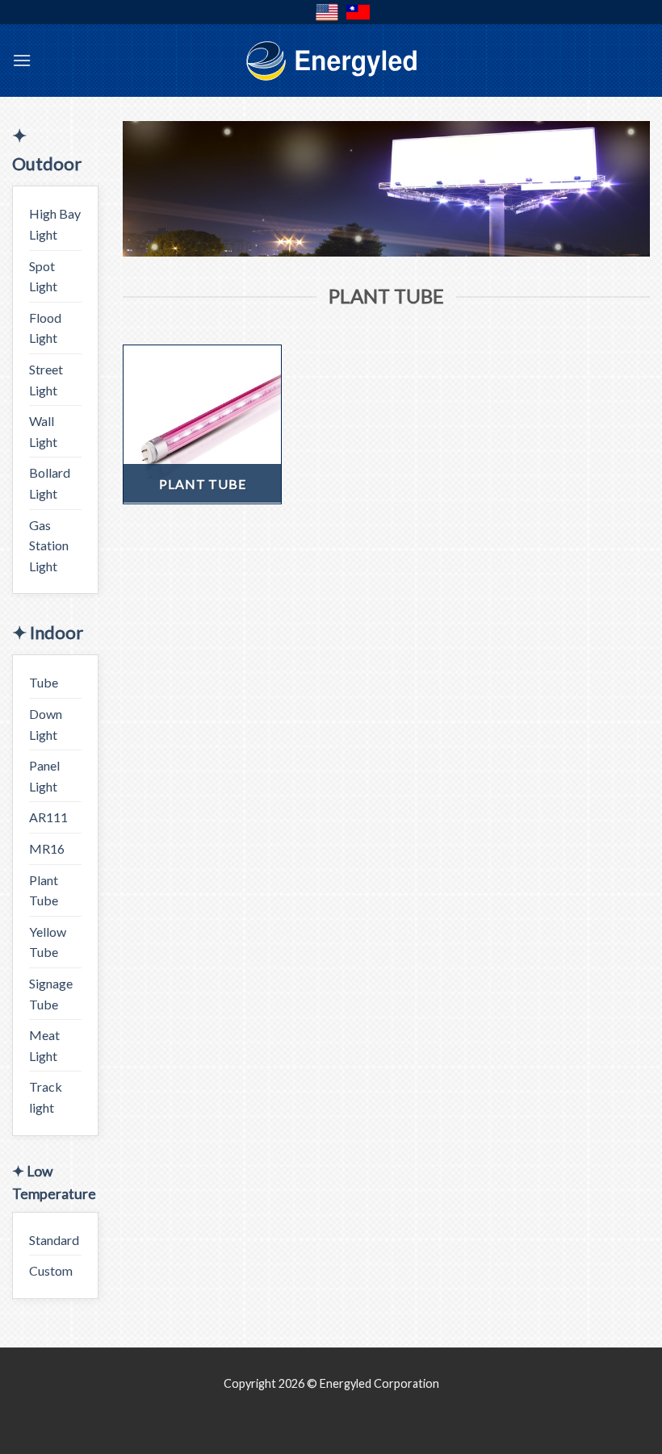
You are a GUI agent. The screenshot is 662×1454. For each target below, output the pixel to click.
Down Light (45, 724)
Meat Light (44, 1045)
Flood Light (45, 328)
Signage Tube (51, 994)
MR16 (47, 848)
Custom (51, 1270)
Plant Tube (43, 890)
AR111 (48, 817)
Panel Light (44, 776)
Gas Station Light (49, 545)
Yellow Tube (47, 942)
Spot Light (43, 276)
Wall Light (43, 431)
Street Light (46, 379)
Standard (54, 1239)
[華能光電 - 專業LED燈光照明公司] (331, 61)
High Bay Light (55, 224)
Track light (45, 1097)
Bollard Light (49, 483)
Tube (43, 682)
